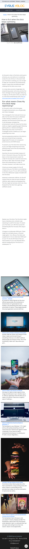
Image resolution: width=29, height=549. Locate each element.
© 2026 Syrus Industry (14, 536)
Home (4, 14)
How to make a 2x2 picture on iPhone (12, 390)
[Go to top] (26, 546)
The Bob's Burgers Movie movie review (12, 482)
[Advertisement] (14, 59)
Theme (12, 548)
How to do (8, 10)
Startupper (20, 10)
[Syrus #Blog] (14, 5)
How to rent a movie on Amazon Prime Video (14, 332)
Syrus (17, 548)
